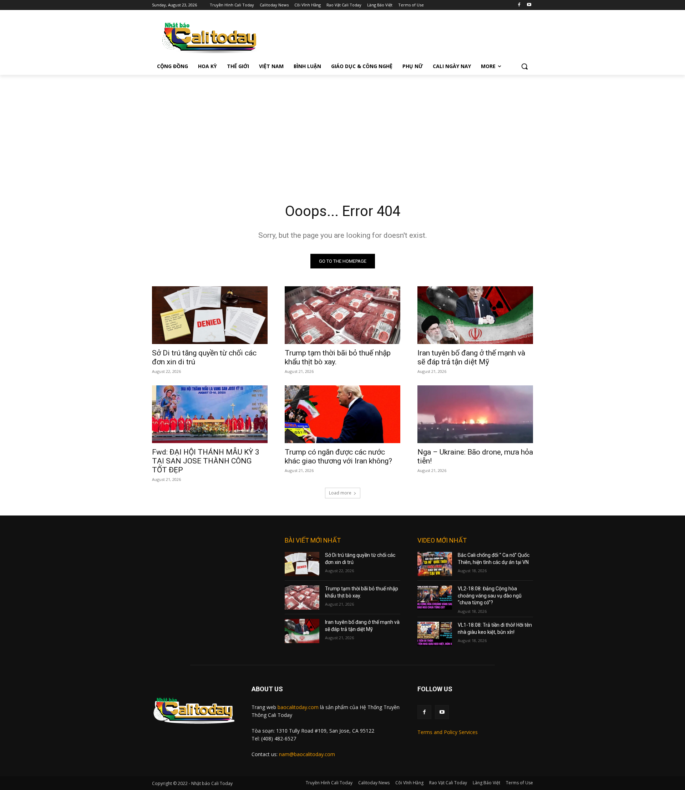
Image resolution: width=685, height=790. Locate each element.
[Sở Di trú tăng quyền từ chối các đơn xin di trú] (210, 315)
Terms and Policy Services (447, 732)
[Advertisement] (342, 128)
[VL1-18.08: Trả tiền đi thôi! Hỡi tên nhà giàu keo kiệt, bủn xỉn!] (434, 634)
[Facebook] (519, 5)
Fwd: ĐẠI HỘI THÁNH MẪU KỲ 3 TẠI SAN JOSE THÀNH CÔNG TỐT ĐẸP (205, 461)
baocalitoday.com (298, 707)
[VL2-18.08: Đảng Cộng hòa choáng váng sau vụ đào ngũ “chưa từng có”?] (434, 597)
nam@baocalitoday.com (307, 754)
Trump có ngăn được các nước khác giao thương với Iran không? (338, 456)
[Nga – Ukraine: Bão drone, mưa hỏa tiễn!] (475, 414)
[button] (524, 66)
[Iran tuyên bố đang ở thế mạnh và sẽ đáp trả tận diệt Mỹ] (475, 315)
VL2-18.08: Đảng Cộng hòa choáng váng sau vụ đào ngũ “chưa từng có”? (490, 595)
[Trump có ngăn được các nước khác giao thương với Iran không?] (342, 414)
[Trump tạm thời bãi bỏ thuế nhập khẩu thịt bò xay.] (342, 315)
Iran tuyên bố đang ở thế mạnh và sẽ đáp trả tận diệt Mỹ (471, 357)
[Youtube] (529, 5)
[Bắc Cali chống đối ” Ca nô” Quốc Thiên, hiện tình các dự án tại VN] (434, 564)
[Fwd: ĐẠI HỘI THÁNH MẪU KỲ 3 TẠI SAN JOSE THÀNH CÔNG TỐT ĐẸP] (210, 414)
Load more (340, 493)
